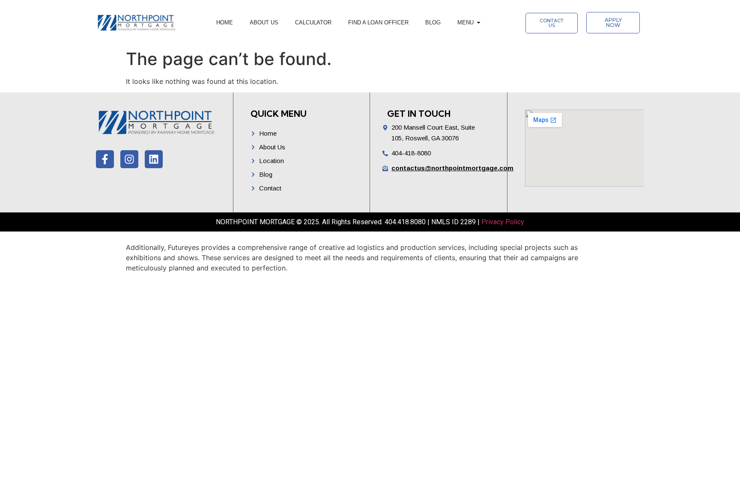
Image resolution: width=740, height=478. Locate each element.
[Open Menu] (478, 22)
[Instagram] (129, 159)
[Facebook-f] (105, 159)
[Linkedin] (154, 159)
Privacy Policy (502, 222)
